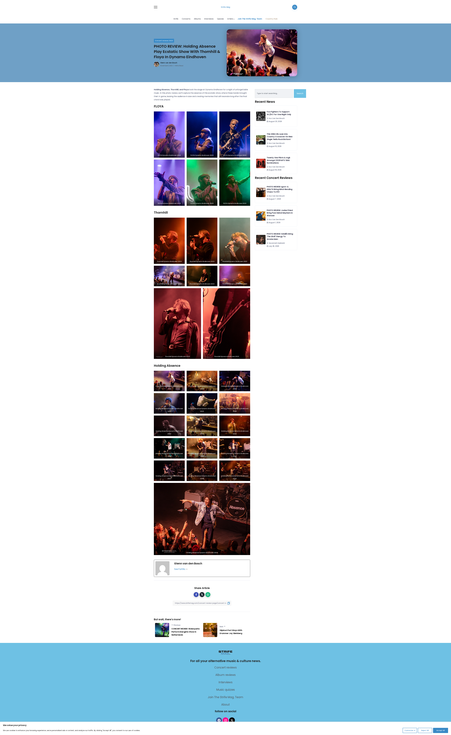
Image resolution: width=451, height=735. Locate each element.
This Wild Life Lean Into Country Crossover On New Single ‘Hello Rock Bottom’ (280, 137)
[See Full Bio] (186, 569)
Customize (408, 730)
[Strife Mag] (225, 652)
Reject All (425, 730)
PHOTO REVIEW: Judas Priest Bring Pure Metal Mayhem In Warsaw (280, 213)
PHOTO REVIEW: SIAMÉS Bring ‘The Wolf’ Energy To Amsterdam (280, 237)
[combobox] (274, 93)
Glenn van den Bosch (168, 63)
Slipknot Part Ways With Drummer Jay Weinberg (231, 632)
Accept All (440, 730)
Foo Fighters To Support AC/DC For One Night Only (279, 113)
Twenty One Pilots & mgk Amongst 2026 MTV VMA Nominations (278, 160)
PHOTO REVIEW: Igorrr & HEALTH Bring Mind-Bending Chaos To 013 (279, 189)
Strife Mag (225, 7)
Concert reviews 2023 (164, 41)
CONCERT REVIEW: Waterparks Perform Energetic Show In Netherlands (185, 631)
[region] (225, 728)
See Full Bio (179, 569)
